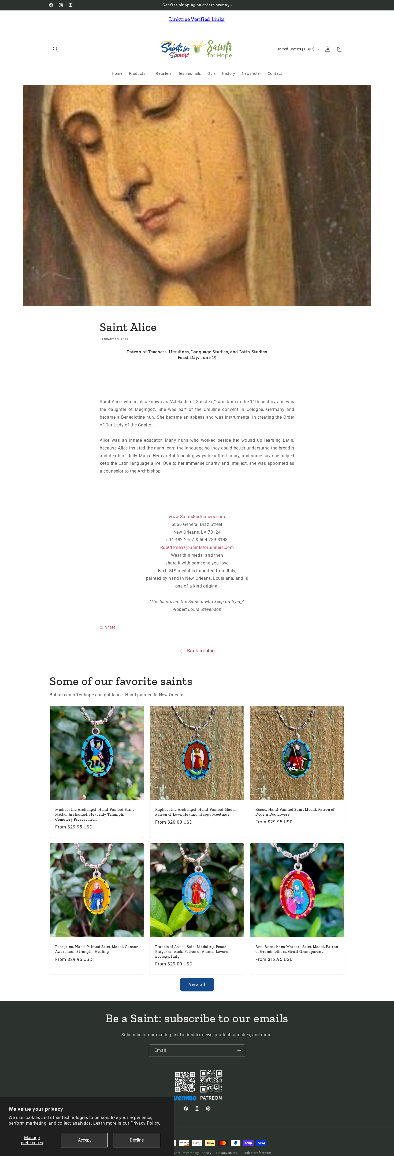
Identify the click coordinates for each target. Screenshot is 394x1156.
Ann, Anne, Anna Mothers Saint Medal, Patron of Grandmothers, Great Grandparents (296, 949)
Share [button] (110, 627)
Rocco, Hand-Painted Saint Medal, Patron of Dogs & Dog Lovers (295, 811)
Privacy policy (226, 1153)
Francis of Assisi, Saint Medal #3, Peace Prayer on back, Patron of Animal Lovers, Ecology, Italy (192, 952)
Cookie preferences (257, 1153)
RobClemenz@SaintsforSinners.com (197, 547)
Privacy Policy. (145, 1123)
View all (197, 984)
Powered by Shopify (196, 1153)
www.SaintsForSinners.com (197, 516)
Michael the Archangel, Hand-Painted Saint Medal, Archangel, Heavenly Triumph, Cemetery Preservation (94, 814)
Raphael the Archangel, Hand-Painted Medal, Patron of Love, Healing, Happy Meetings (196, 812)
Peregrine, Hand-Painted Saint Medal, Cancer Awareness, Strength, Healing (96, 949)
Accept (84, 1140)
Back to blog (201, 650)
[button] (55, 49)
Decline (137, 1140)
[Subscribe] (239, 1050)
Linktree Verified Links (197, 19)
